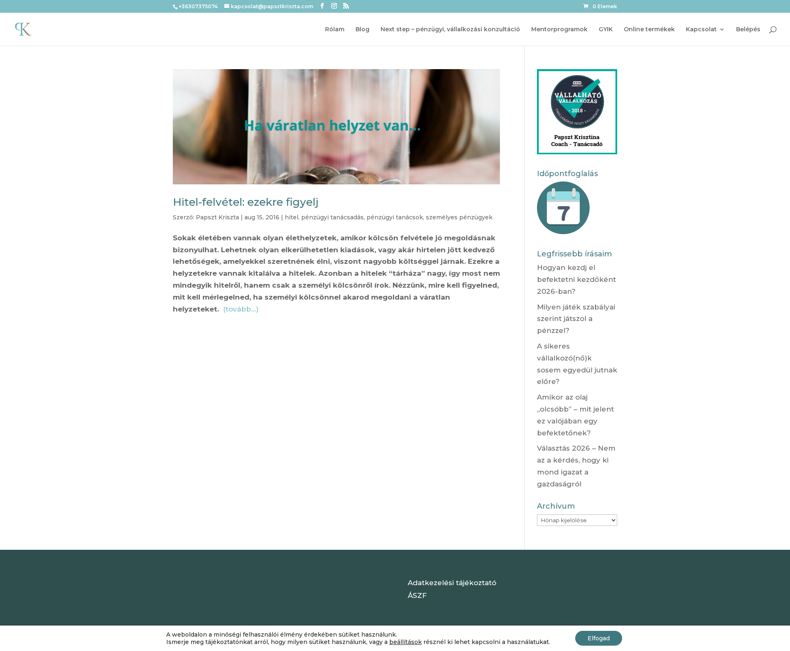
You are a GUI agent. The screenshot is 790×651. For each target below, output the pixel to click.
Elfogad (599, 638)
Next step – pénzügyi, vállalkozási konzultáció (450, 29)
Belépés (748, 29)
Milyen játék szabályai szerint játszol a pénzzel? (576, 319)
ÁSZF (417, 595)
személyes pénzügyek (459, 217)
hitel (291, 217)
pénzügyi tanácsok (395, 217)
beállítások (405, 642)
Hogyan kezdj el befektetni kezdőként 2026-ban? (576, 279)
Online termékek (649, 29)
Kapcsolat (701, 29)
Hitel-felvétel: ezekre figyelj (245, 202)
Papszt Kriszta (217, 217)
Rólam (334, 29)
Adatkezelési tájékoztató (452, 583)
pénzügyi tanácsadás (332, 217)
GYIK (606, 29)
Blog (362, 29)
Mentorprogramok (559, 29)
